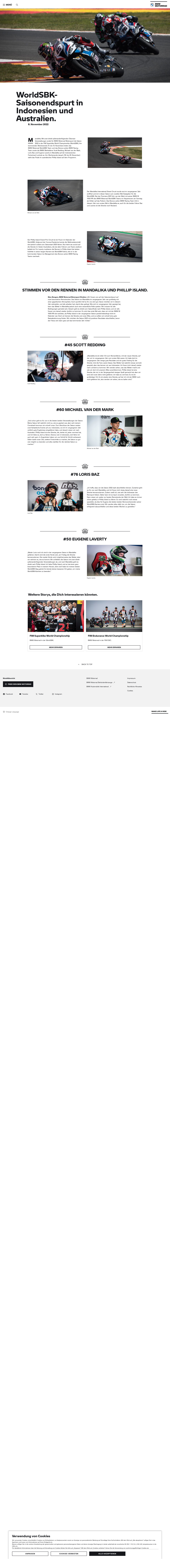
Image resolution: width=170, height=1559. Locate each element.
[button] (7, 4)
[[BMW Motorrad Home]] (158, 5)
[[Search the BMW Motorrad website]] (17, 4)
